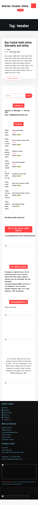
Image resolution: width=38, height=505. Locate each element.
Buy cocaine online (15, 51)
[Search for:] (18, 96)
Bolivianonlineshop (7, 482)
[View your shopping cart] (20, 14)
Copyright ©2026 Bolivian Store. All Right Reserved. (18, 489)
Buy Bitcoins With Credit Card (14, 217)
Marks (8, 49)
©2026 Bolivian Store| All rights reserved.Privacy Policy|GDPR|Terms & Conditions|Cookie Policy (15, 492)
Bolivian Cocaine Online (15, 6)
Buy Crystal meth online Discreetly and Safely (18, 44)
